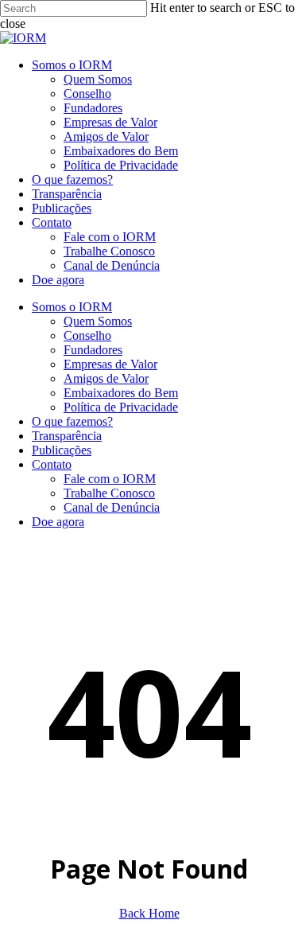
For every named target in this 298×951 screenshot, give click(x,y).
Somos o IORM (72, 307)
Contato (52, 464)
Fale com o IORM (110, 478)
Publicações (61, 450)
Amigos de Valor (106, 378)
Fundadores (93, 350)
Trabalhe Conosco (109, 493)
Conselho (87, 335)
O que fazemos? (72, 421)
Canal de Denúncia (112, 507)
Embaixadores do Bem (121, 392)
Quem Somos (98, 321)
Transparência (67, 435)
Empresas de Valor (110, 364)
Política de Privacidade (121, 407)
